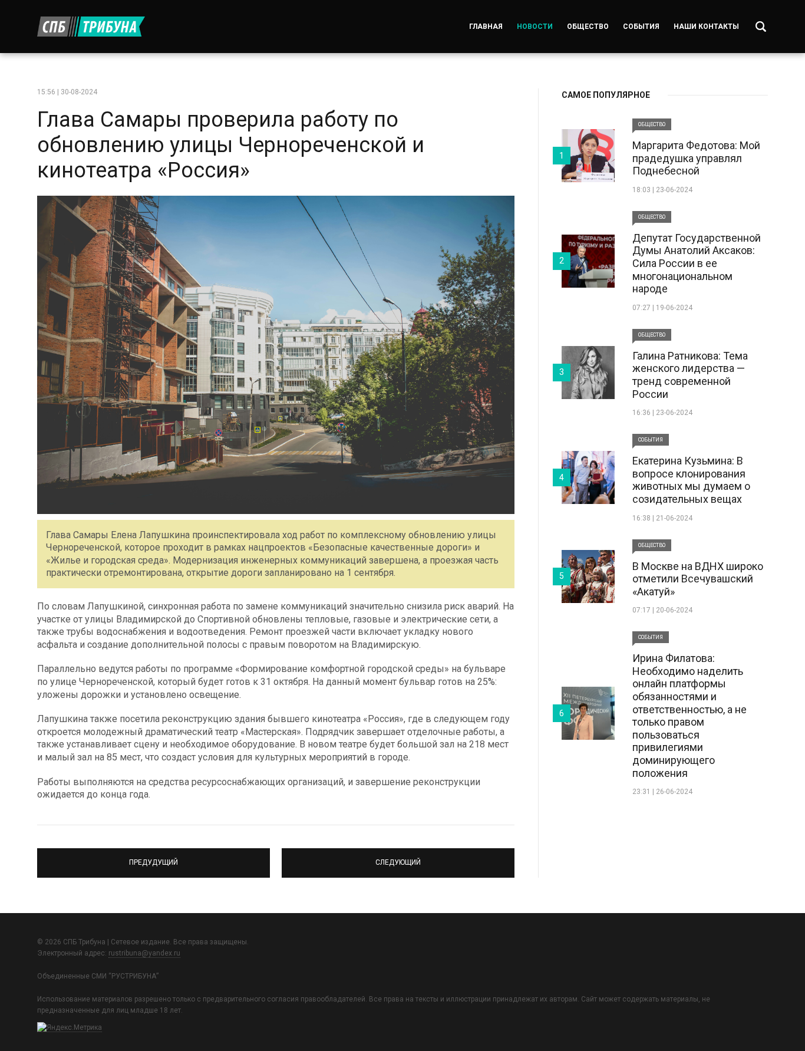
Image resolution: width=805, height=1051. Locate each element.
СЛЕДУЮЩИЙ (398, 857)
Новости (535, 26)
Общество (588, 26)
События (641, 26)
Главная (486, 26)
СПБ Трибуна (91, 27)
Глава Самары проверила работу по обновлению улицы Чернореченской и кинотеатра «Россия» (230, 145)
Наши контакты (706, 26)
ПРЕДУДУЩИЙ (153, 857)
